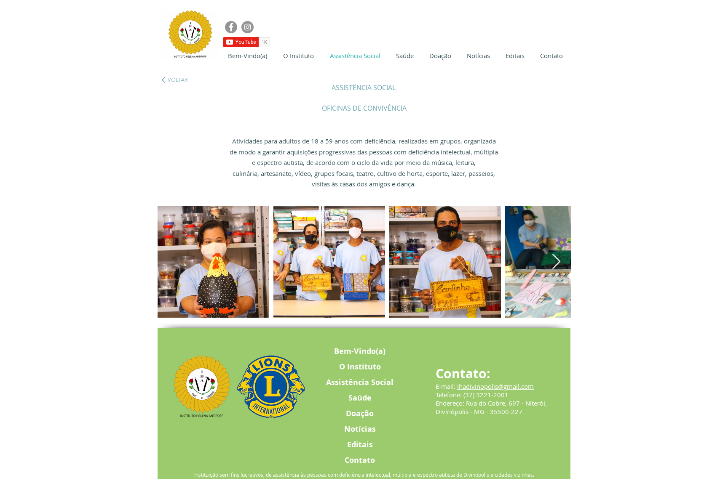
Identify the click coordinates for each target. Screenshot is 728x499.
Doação (360, 413)
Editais (360, 444)
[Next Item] (556, 262)
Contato (360, 460)
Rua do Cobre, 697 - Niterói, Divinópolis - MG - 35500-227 (491, 407)
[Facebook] (231, 27)
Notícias (360, 429)
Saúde (360, 398)
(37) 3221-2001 (486, 394)
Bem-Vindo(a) (359, 351)
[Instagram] (247, 27)
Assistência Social (359, 382)
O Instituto (360, 366)
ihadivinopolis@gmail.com (495, 386)
